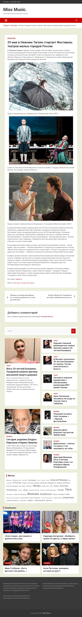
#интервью (32, 480)
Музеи (25, 490)
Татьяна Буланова (50, 490)
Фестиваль (30, 283)
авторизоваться (47, 316)
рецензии (68, 497)
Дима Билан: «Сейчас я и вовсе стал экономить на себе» (64, 446)
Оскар (42, 490)
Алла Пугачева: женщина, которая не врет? (56, 569)
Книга (56, 486)
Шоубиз (8, 531)
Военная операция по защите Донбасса (55, 483)
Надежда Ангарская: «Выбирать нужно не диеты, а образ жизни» (59, 537)
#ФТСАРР (24, 480)
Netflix (43, 480)
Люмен (20, 490)
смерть (30, 500)
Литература (11, 490)
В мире (24, 483)
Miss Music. (15, 9)
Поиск (73, 331)
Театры (23, 283)
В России (17, 483)
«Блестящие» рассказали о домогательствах (18, 537)
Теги (68, 489)
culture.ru (18, 279)
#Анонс (9, 480)
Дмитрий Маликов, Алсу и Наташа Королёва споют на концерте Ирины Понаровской (63, 462)
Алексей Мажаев (59, 480)
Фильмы (33, 494)
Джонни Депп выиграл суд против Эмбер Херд (63, 432)
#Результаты (16, 480)
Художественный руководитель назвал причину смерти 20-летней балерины (64, 347)
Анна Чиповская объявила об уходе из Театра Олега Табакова (64, 400)
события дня (39, 500)
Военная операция (34, 483)
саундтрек (23, 500)
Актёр (47, 480)
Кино (51, 486)
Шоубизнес (46, 494)
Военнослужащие (12, 486)
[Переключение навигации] (6, 20)
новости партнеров (46, 498)
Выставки (22, 486)
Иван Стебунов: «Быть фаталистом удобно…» (16, 569)
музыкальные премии (13, 498)
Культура (11, 38)
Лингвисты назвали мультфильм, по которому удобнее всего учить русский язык (22, 297)
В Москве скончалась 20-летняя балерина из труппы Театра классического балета (64, 364)
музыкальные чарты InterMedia (30, 498)
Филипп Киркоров (20, 494)
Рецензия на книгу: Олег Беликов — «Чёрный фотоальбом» (62, 417)
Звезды (37, 485)
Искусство (45, 486)
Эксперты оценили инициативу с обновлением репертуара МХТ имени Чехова (62, 382)
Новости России (34, 490)
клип (68, 494)
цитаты (49, 500)
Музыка (9, 436)
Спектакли (16, 283)
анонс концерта (59, 494)
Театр (8, 366)
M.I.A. (39, 480)
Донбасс (29, 486)
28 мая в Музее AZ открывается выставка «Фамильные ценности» (59, 296)
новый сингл (57, 498)
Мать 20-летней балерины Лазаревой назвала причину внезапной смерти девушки (21, 371)
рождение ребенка (12, 500)
